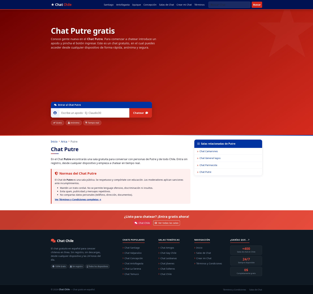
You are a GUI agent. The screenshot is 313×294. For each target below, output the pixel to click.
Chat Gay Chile (168, 252)
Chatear (139, 113)
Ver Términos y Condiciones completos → (78, 199)
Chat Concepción (134, 258)
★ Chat (61, 4)
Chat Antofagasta (134, 263)
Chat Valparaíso (133, 252)
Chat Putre (205, 171)
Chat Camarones (209, 151)
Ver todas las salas (168, 222)
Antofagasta (123, 4)
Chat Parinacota (208, 165)
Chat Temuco (132, 274)
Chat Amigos (167, 247)
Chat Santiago (132, 247)
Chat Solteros (167, 268)
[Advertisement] (120, 76)
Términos (199, 4)
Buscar (257, 4)
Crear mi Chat (184, 4)
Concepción (149, 4)
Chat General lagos (210, 158)
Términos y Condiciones (209, 263)
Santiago (109, 4)
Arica (64, 141)
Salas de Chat (166, 4)
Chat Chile (144, 222)
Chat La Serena (133, 268)
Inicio (54, 141)
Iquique (136, 4)
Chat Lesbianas (168, 258)
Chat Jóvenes (167, 263)
